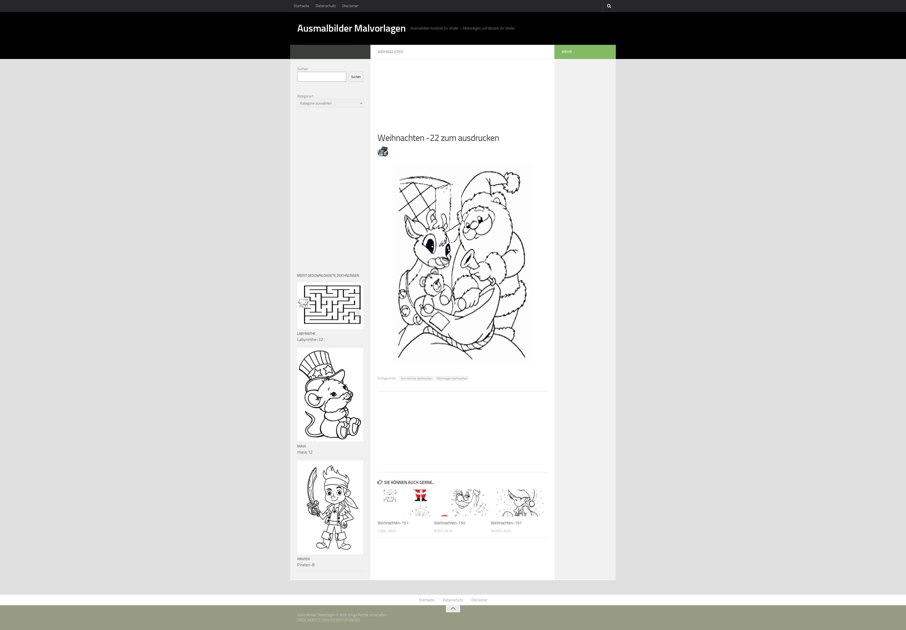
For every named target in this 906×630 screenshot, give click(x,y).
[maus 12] (330, 394)
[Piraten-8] (330, 507)
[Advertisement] (462, 92)
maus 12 (305, 452)
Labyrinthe (306, 334)
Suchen (302, 69)
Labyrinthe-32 (310, 339)
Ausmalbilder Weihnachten (416, 378)
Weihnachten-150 (449, 523)
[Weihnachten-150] (462, 503)
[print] (383, 155)
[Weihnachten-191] (519, 503)
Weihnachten (390, 52)
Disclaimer (350, 6)
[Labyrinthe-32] (330, 305)
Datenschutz (326, 6)
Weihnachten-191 (506, 523)
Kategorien (305, 96)
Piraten (303, 559)
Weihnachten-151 (393, 523)
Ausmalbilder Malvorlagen (351, 28)
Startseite (301, 6)
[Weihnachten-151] (406, 503)
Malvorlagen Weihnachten (452, 378)
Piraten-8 (306, 564)
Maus (301, 446)
